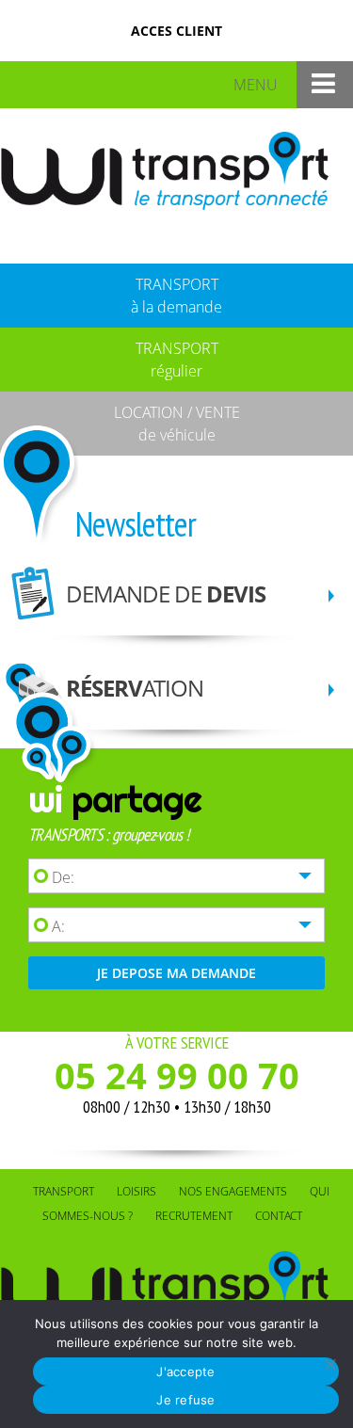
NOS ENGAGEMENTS (233, 1191)
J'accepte (185, 1371)
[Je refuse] (329, 1364)
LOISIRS (136, 1191)
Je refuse (185, 1399)
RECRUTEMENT (194, 1216)
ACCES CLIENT (176, 31)
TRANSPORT (63, 1191)
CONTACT (278, 1216)
